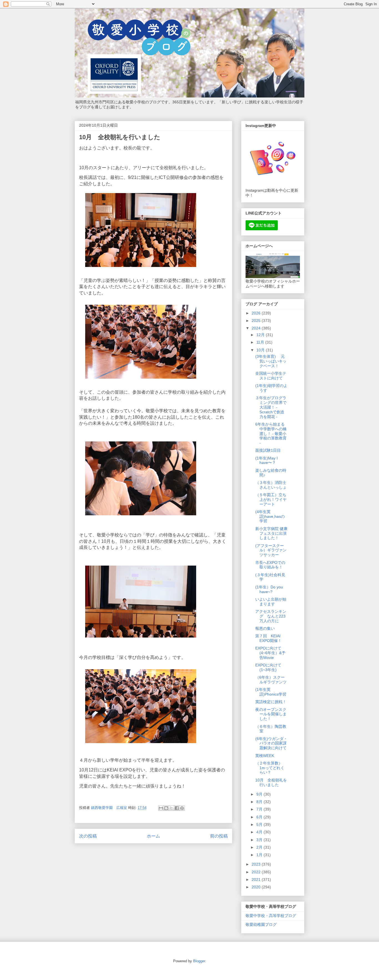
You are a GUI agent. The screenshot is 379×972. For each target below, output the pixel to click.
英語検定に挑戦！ (270, 701)
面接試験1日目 (268, 450)
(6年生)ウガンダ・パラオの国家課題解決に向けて (271, 743)
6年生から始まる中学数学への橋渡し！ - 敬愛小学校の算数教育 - (271, 433)
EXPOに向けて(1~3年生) (268, 667)
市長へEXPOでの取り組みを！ (270, 564)
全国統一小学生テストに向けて (270, 375)
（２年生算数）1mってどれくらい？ (269, 768)
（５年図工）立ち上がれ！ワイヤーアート (271, 499)
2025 (257, 320)
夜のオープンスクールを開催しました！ (271, 714)
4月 (260, 832)
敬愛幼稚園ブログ (261, 924)
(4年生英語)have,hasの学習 (270, 516)
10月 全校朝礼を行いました (271, 782)
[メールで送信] (161, 808)
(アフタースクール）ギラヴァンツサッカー (271, 550)
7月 (260, 809)
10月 (261, 350)
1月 (260, 855)
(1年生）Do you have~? (269, 589)
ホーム (153, 836)
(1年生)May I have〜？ (266, 460)
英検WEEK (264, 755)
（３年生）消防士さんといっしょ (271, 484)
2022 (257, 872)
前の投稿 (219, 836)
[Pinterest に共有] (182, 808)
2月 (260, 847)
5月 (260, 824)
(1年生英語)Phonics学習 (270, 691)
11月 (260, 342)
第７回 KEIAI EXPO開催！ (268, 638)
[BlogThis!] (166, 808)
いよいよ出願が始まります (270, 601)
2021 (257, 879)
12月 (261, 335)
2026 (257, 313)
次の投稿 (88, 836)
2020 (257, 887)
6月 (260, 817)
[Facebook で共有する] (177, 808)
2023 (257, 864)
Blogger (199, 961)
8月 (260, 801)
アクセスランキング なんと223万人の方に (270, 616)
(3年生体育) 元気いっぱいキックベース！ (271, 361)
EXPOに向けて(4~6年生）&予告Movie (270, 653)
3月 (260, 840)
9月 (260, 794)
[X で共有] (171, 808)
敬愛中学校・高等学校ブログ (271, 915)
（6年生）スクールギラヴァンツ (271, 679)
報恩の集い (265, 628)
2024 (257, 328)
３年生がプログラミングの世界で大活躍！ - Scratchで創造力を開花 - (271, 407)
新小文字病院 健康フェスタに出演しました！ (271, 533)
